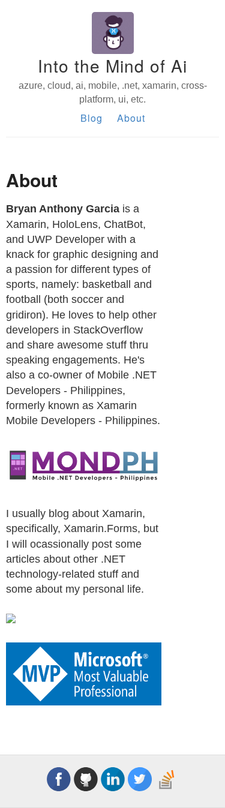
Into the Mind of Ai (112, 65)
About (131, 118)
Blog (91, 118)
